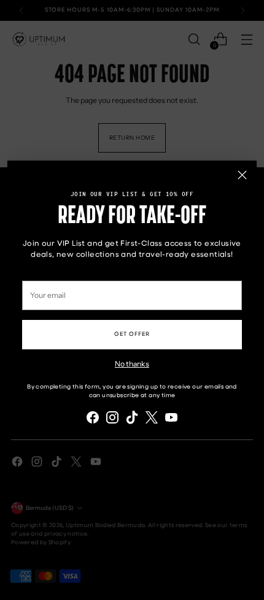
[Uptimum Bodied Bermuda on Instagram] (112, 419)
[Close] (242, 174)
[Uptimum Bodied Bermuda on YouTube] (171, 419)
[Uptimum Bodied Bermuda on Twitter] (151, 419)
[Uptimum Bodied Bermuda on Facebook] (92, 419)
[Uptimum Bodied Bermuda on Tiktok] (132, 419)
